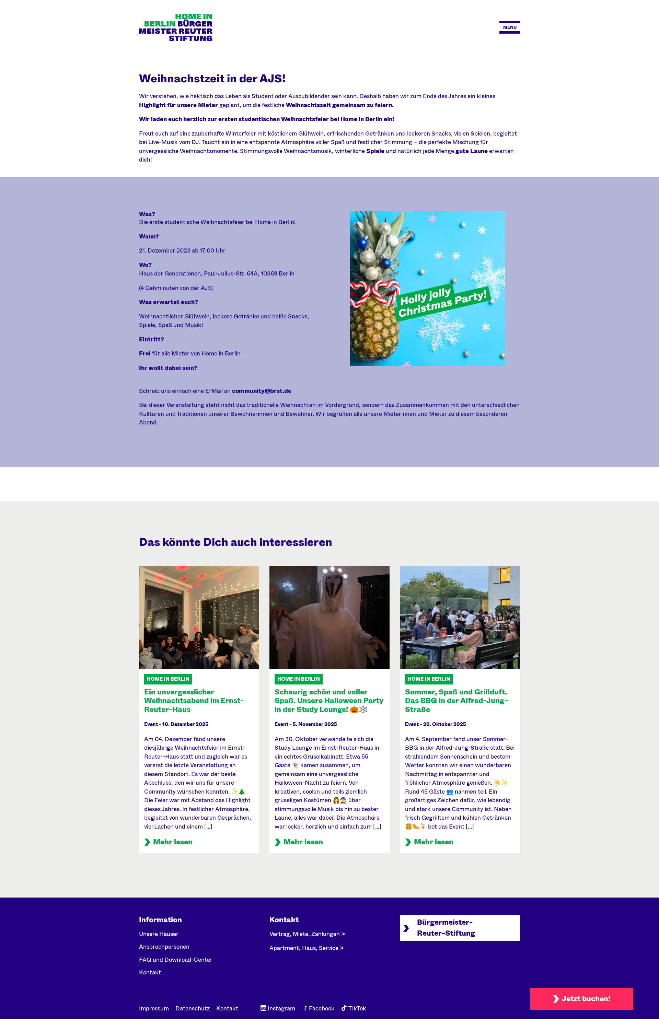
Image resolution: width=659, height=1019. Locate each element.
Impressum (154, 1008)
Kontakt (150, 972)
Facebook (321, 1008)
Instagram (280, 1008)
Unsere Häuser (158, 934)
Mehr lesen (173, 842)
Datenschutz (192, 1008)
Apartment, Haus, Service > (306, 948)
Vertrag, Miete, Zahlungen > (307, 934)
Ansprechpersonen (164, 946)
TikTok (356, 1008)
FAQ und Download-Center (175, 960)
